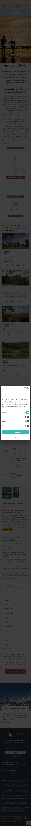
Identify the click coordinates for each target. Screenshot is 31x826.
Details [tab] (15, 391)
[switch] (27, 417)
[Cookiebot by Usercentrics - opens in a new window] (23, 388)
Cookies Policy (10, 404)
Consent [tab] (5, 391)
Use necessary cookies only (15, 436)
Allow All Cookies (15, 432)
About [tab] (25, 391)
